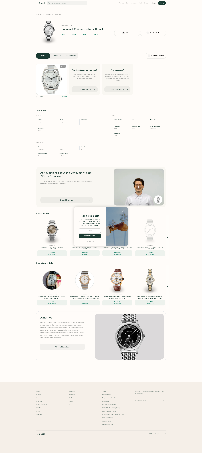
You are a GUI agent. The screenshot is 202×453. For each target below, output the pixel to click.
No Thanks (90, 241)
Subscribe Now (89, 236)
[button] (90, 216)
